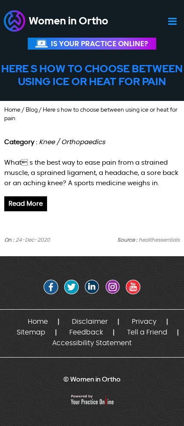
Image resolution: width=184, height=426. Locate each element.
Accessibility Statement (92, 343)
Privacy (144, 321)
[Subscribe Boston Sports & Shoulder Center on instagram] (112, 287)
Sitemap (31, 332)
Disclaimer (90, 321)
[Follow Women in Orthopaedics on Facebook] (51, 287)
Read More (26, 204)
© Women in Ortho (92, 379)
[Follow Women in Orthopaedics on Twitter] (71, 287)
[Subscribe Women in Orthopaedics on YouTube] (133, 287)
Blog (32, 109)
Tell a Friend (147, 332)
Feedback (86, 332)
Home (12, 109)
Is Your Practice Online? (99, 43)
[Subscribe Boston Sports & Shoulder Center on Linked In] (92, 287)
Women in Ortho (68, 20)
